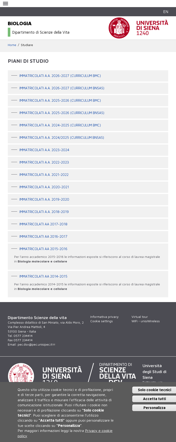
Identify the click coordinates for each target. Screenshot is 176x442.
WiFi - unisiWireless (146, 321)
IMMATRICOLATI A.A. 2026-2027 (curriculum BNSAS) (61, 88)
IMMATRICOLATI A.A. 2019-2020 (44, 199)
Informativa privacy (104, 317)
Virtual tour (140, 317)
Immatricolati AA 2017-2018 (43, 224)
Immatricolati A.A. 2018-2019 (44, 212)
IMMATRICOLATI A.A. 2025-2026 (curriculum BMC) (60, 100)
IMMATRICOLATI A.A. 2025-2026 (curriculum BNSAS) (61, 113)
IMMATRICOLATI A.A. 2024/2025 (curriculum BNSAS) (61, 137)
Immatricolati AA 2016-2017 (43, 236)
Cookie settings (101, 321)
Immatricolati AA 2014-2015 (43, 276)
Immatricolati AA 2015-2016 (43, 249)
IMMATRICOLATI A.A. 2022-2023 (44, 162)
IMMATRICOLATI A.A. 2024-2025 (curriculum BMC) (60, 125)
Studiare (27, 45)
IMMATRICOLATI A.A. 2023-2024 (44, 150)
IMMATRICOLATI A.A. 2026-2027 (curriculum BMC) (60, 76)
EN (165, 11)
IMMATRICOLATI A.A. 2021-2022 (44, 174)
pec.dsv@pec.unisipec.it (35, 344)
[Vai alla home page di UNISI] (138, 36)
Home (12, 45)
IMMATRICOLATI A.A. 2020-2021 (44, 187)
